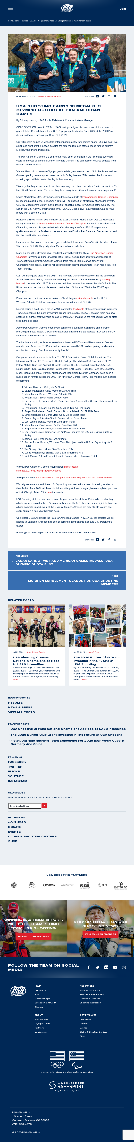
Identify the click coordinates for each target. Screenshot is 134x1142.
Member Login (42, 999)
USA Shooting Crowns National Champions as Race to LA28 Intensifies (68, 728)
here (49, 492)
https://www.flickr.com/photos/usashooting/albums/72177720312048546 (74, 477)
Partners (39, 1028)
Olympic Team (42, 1023)
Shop (12, 841)
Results (57, 96)
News (17, 21)
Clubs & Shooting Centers (32, 836)
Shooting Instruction (90, 1003)
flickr (14, 771)
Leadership (41, 1032)
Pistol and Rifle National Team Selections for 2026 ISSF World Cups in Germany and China (67, 742)
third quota (78, 309)
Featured (24, 21)
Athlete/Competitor (90, 990)
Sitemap (39, 1007)
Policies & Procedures (92, 994)
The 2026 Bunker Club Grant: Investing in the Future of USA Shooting (66, 734)
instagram (17, 780)
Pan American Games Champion (100, 197)
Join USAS (17, 822)
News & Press (20, 707)
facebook (17, 761)
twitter (15, 766)
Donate (14, 826)
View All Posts (21, 712)
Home (10, 21)
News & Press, (46, 96)
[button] (97, 96)
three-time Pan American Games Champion (62, 223)
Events (14, 831)
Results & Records (90, 999)
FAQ (37, 994)
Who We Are (41, 1019)
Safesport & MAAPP (45, 1003)
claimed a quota (84, 298)
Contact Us (41, 990)
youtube (16, 776)
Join (122, 9)
